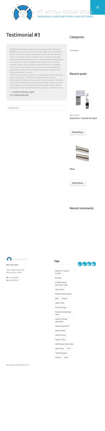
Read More (77, 132)
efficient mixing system (63, 294)
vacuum (58, 357)
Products (75, 50)
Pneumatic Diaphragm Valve (63, 313)
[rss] (84, 264)
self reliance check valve (64, 344)
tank (68, 348)
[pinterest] (89, 264)
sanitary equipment (62, 326)
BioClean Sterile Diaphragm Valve (61, 284)
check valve (59, 289)
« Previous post (13, 108)
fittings (64, 298)
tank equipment (61, 353)
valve (66, 357)
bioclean (58, 278)
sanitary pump (60, 335)
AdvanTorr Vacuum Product (83, 118)
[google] (80, 264)
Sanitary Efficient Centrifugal (61, 320)
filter (57, 298)
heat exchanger (61, 307)
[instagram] (93, 264)
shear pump (59, 348)
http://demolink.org (19, 95)
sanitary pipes (60, 330)
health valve (59, 303)
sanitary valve (60, 339)
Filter (72, 169)
